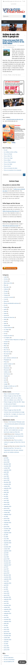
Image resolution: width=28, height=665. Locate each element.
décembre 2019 (7, 540)
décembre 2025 (7, 464)
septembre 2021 (7, 522)
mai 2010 (6, 643)
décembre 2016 (7, 575)
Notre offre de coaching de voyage (10, 225)
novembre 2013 (7, 605)
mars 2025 (6, 476)
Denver (5, 301)
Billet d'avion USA (8, 283)
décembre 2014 (7, 597)
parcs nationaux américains (10, 357)
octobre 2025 (7, 468)
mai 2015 (6, 589)
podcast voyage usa (8, 363)
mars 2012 (6, 617)
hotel (5, 321)
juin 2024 (6, 494)
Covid (5, 299)
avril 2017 (6, 567)
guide (5, 309)
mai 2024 (6, 496)
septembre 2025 (7, 470)
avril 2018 (6, 554)
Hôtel (5, 319)
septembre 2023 (7, 506)
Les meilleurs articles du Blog (10, 152)
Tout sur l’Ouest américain (10, 162)
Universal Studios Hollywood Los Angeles (14, 339)
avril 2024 (6, 498)
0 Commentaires (10, 47)
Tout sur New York (8, 156)
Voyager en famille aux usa (10, 386)
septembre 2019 (7, 542)
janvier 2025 (6, 480)
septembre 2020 (7, 532)
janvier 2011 (6, 631)
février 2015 (6, 593)
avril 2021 (6, 524)
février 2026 (6, 460)
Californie (6, 289)
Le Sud (13, 74)
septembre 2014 (7, 599)
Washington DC (7, 388)
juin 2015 (6, 587)
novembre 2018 (7, 546)
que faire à (6, 365)
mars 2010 (6, 645)
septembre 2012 (7, 613)
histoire (5, 315)
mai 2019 (6, 544)
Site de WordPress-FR (9, 661)
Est (4, 305)
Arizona (5, 281)
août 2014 (6, 601)
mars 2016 (6, 581)
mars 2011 (6, 627)
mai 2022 (6, 516)
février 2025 (6, 478)
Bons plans (6, 287)
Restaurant (6, 369)
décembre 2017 (7, 561)
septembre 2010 (7, 639)
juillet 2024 (6, 492)
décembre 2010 (7, 633)
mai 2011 (6, 625)
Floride (9, 74)
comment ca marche (8, 297)
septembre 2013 (7, 609)
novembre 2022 (7, 510)
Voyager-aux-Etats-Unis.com (10, 45)
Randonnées (6, 367)
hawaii (5, 313)
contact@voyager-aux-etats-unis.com (14, 119)
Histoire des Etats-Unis (9, 317)
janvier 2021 (6, 526)
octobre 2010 (7, 637)
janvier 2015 (6, 595)
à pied (5, 277)
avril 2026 (6, 458)
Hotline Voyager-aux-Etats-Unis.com (11, 211)
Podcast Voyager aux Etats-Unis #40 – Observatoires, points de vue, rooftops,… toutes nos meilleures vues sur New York (13, 398)
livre (5, 333)
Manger (5, 343)
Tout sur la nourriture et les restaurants (12, 170)
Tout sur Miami (7, 160)
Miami (5, 345)
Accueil (5, 150)
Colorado (6, 295)
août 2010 (6, 641)
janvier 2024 (6, 504)
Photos (5, 361)
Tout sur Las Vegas (8, 158)
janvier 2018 (6, 559)
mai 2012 (6, 615)
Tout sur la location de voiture (10, 168)
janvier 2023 (6, 508)
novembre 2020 (7, 528)
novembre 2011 (7, 619)
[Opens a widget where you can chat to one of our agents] (22, 662)
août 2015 (6, 585)
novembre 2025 (7, 466)
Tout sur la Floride (8, 154)
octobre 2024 (7, 486)
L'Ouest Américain (8, 327)
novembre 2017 (7, 563)
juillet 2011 (6, 623)
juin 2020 (6, 534)
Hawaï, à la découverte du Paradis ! (12, 393)
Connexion (6, 655)
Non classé (18, 74)
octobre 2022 (7, 512)
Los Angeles (6, 337)
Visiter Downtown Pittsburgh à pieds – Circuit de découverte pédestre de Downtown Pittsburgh (14, 424)
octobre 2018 (7, 548)
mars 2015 (6, 591)
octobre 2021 (7, 520)
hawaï (5, 311)
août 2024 (6, 490)
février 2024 (6, 502)
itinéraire (6, 325)
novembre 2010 (7, 635)
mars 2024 (6, 500)
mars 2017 (6, 569)
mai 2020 (6, 536)
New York (6, 349)
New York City (7, 351)
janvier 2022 (6, 518)
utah (5, 380)
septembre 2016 (7, 579)
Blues (5, 285)
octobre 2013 (7, 607)
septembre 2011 (7, 621)
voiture (5, 382)
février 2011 (6, 629)
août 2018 (6, 552)
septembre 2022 (7, 514)
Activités (6, 279)
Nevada (5, 347)
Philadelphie (6, 359)
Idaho (5, 323)
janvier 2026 (6, 462)
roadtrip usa (6, 372)
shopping (6, 376)
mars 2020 (6, 538)
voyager (5, 384)
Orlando (5, 355)
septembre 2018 (7, 550)
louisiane (6, 341)
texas (5, 378)
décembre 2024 (7, 482)
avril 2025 (6, 474)
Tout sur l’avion (7, 166)
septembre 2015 (7, 583)
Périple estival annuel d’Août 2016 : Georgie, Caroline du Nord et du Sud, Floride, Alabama (13, 41)
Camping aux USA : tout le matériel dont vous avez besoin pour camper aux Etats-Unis (14, 430)
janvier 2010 (6, 649)
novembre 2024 (7, 484)
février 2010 (6, 647)
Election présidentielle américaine (11, 303)
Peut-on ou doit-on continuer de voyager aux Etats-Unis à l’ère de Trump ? (14, 442)
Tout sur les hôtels (8, 164)
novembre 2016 (7, 577)
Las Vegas (6, 329)
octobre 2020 (7, 530)
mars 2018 (6, 556)
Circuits (5, 74)
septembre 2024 (7, 488)
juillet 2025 (6, 472)
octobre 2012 (7, 611)
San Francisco (7, 374)
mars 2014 (6, 603)
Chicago (6, 291)
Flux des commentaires (9, 659)
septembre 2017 (7, 565)
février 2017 (6, 571)
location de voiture (8, 335)
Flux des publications (8, 657)
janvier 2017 (6, 573)
